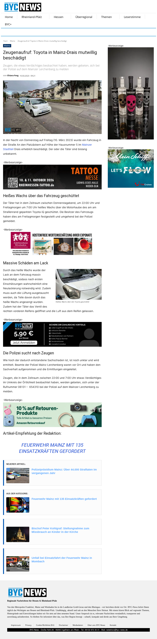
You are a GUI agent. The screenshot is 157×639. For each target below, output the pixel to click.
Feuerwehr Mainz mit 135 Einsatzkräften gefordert (64, 498)
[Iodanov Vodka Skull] (131, 138)
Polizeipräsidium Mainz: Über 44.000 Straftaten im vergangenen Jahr (64, 471)
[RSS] (20, 32)
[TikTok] (28, 32)
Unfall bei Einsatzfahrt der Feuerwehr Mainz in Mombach (62, 559)
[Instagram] (13, 32)
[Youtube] (43, 32)
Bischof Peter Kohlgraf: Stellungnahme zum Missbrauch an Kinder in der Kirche (60, 530)
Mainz (12, 41)
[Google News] (51, 32)
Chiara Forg (12, 75)
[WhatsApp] (36, 32)
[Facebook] (5, 32)
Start (5, 41)
